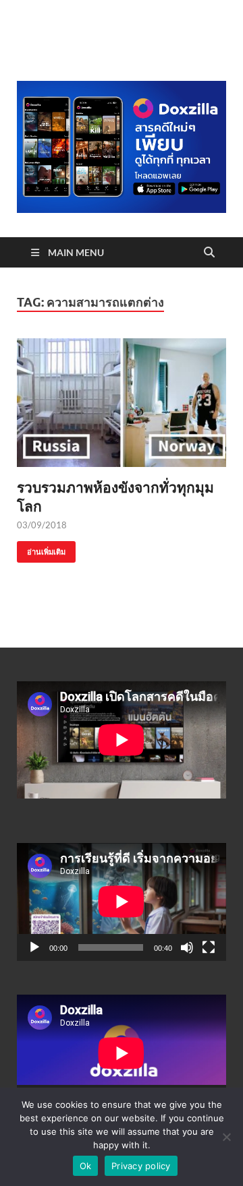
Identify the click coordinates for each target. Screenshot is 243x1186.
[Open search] (209, 252)
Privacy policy (141, 1165)
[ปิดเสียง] (187, 947)
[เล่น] (34, 947)
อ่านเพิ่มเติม (41, 549)
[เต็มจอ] (208, 947)
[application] (121, 901)
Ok (86, 1165)
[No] (226, 1137)
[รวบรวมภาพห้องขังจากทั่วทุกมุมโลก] (121, 403)
